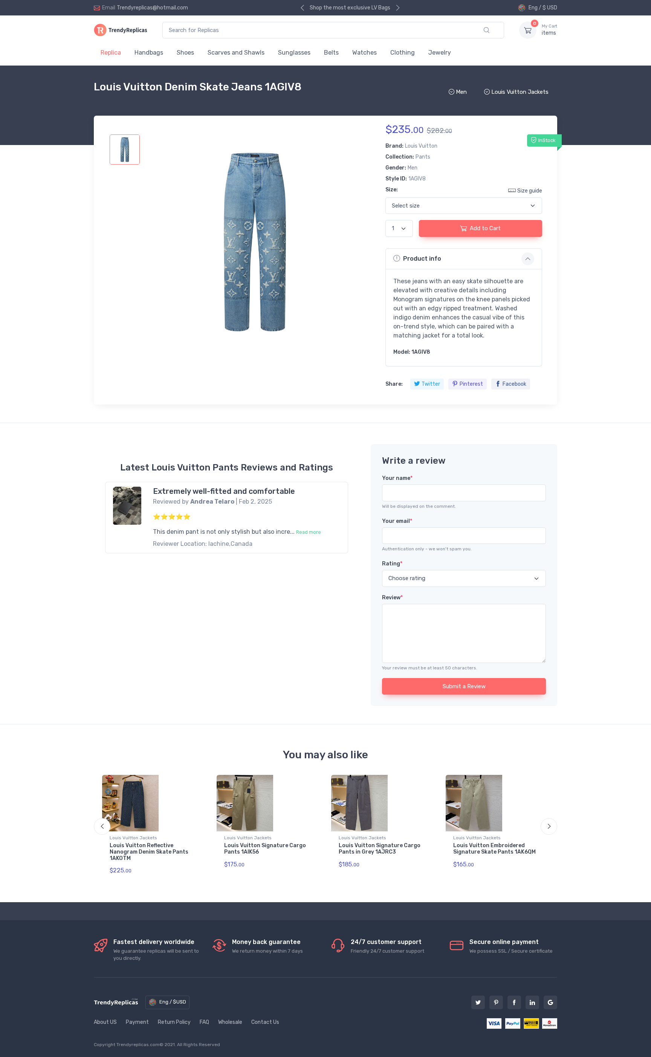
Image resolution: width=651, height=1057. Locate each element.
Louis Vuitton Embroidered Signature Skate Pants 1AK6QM (494, 848)
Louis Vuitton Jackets (133, 837)
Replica (111, 52)
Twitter (431, 384)
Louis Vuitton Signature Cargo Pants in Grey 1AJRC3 (379, 848)
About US (105, 1022)
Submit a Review (464, 686)
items (549, 30)
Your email (397, 521)
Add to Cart (485, 228)
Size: (391, 189)
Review (392, 597)
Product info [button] (422, 258)
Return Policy (174, 1022)
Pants (423, 157)
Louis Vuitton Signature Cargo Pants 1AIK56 (265, 848)
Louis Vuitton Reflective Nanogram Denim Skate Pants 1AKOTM (149, 851)
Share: (394, 384)
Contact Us (265, 1022)
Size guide (529, 191)
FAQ (204, 1022)
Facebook (514, 384)
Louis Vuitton (421, 146)
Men (412, 168)
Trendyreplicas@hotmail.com (152, 8)
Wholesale (230, 1022)
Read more (308, 532)
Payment (137, 1022)
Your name (397, 478)
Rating (392, 564)
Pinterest (471, 384)
